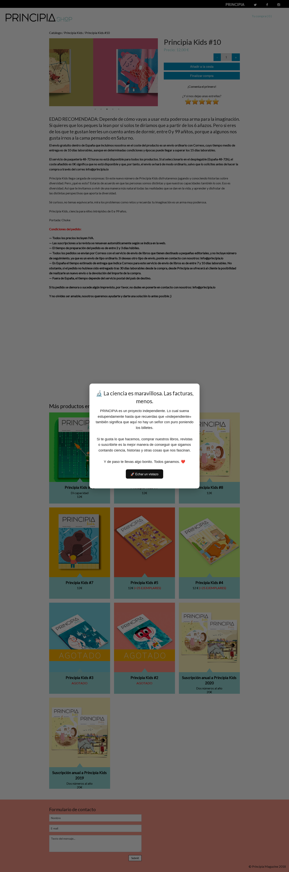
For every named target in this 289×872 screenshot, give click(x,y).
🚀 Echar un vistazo (144, 474)
